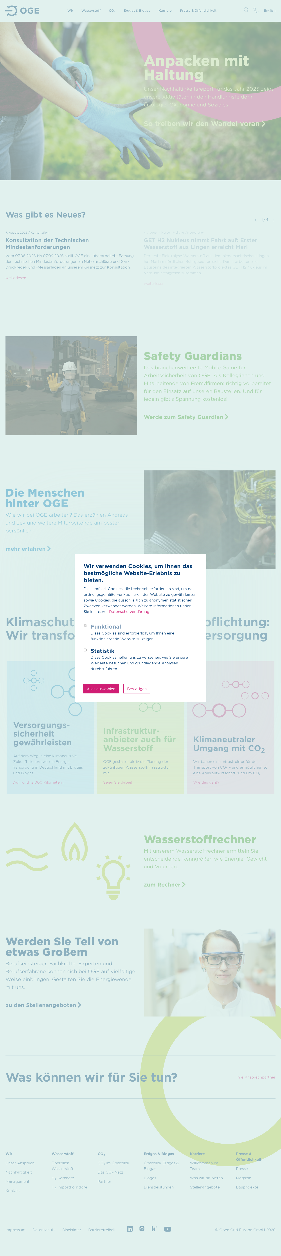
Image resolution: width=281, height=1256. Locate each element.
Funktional (106, 626)
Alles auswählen (101, 688)
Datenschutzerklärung (129, 611)
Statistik (102, 650)
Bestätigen (137, 688)
